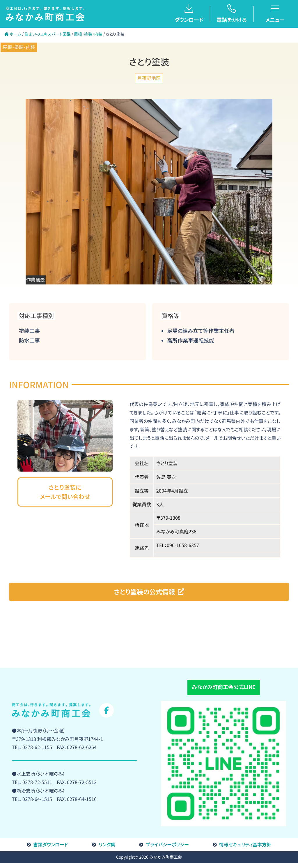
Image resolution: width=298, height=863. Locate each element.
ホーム (15, 34)
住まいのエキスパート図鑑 (47, 34)
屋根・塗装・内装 (88, 34)
